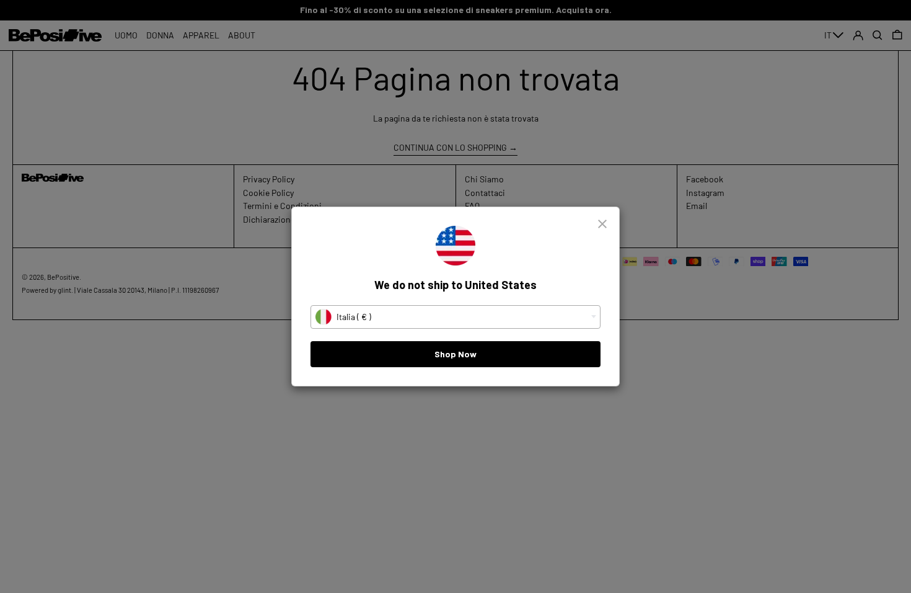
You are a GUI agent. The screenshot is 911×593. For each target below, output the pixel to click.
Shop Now (455, 354)
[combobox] (455, 317)
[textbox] (455, 317)
